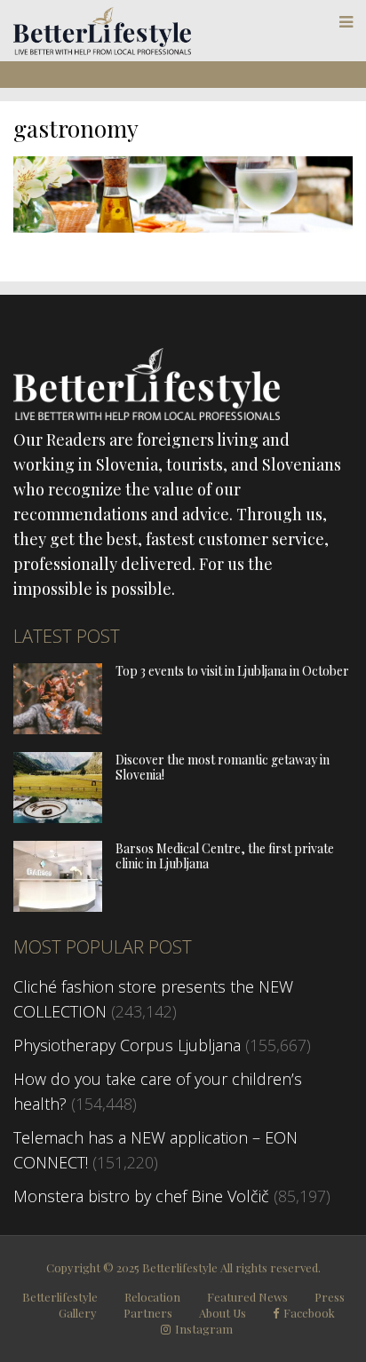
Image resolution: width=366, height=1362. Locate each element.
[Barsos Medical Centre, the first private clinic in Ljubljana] (57, 905)
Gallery (78, 1312)
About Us (222, 1312)
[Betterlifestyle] (102, 51)
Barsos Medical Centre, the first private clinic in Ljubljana (224, 856)
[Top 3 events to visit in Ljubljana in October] (57, 728)
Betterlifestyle (60, 1296)
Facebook (309, 1313)
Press (329, 1296)
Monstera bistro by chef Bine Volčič (141, 1196)
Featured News (247, 1296)
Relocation (152, 1296)
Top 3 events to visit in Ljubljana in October (232, 670)
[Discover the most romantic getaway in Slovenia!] (57, 816)
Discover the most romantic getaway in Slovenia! (222, 767)
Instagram (204, 1329)
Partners (147, 1312)
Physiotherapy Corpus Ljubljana (127, 1045)
